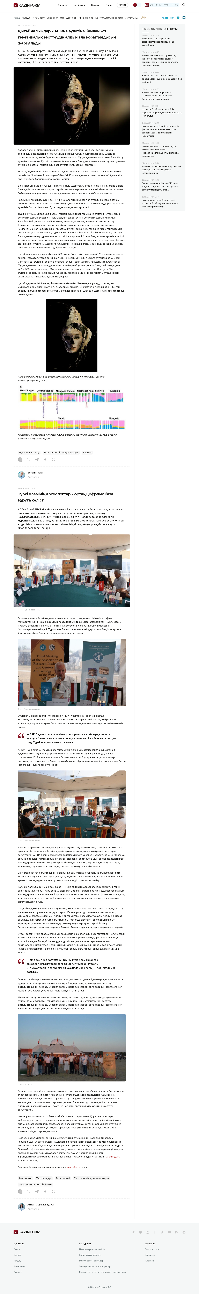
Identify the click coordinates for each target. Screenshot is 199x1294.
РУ (156, 5)
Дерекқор (71, 17)
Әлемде (18, 1272)
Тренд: (17, 18)
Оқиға (17, 1249)
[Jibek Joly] (168, 17)
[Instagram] (20, 459)
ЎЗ (176, 5)
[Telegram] (37, 459)
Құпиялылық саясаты (90, 1255)
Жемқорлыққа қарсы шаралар (95, 1266)
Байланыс (150, 1255)
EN (160, 5)
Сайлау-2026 (131, 17)
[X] (53, 459)
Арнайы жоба (86, 17)
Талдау (109, 5)
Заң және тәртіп (55, 17)
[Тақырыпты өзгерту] (137, 5)
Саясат (17, 1255)
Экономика (19, 1266)
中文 (166, 5)
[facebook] (154, 1232)
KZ (146, 5)
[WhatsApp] (28, 459)
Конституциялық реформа (109, 17)
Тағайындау (38, 17)
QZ (151, 5)
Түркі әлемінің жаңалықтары (61, 452)
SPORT (122, 5)
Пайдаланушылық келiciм (92, 1249)
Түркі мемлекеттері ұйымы (35, 1184)
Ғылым (87, 452)
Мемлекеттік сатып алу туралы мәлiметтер (102, 1272)
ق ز (172, 5)
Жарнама (149, 1260)
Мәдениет (25, 1178)
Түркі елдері (43, 1178)
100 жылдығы (112, 1156)
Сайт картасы (152, 1249)
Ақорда (26, 17)
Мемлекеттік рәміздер (91, 1260)
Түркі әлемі (63, 1178)
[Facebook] (45, 459)
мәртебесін (73, 1167)
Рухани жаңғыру (29, 452)
